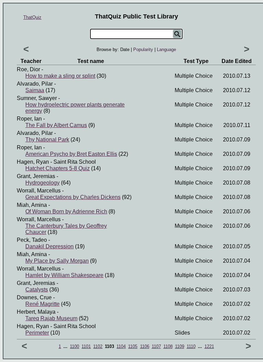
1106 (144, 346)
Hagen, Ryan (33, 162)
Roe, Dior (28, 69)
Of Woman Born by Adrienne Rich (66, 211)
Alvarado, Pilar (35, 84)
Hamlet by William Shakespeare (64, 275)
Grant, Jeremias (36, 176)
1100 (74, 346)
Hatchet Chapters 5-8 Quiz (57, 168)
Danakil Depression (49, 246)
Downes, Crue (34, 297)
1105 (132, 346)
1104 (121, 346)
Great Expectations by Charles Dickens (73, 197)
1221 (209, 346)
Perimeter (37, 333)
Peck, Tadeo (32, 240)
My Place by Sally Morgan (57, 261)
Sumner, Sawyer (37, 98)
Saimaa (34, 90)
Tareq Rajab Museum (51, 318)
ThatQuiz (32, 17)
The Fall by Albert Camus (56, 125)
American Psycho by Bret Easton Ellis (71, 154)
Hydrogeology (42, 183)
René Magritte (42, 304)
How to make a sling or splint (60, 76)
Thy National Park (47, 139)
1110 (191, 346)
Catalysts (36, 289)
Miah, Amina (32, 205)
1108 (168, 346)
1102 (97, 346)
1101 (86, 346)
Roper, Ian (29, 119)
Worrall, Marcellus (39, 191)
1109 (179, 346)
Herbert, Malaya (36, 312)
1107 (156, 346)
